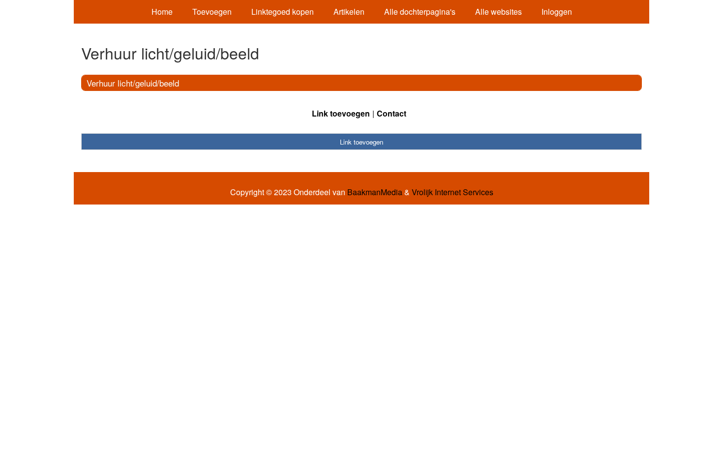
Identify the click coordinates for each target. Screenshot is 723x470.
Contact (391, 113)
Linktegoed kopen (282, 11)
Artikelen (348, 11)
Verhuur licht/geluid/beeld (133, 83)
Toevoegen (212, 11)
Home (162, 11)
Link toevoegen (341, 113)
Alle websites (498, 11)
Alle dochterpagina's (419, 11)
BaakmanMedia (374, 192)
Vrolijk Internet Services (452, 192)
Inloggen (557, 11)
